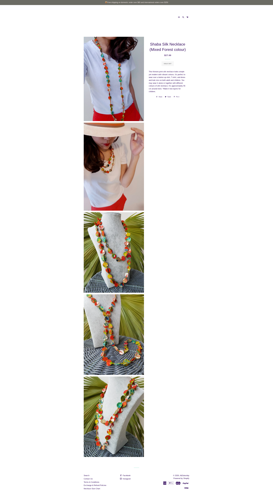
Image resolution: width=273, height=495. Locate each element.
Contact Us (88, 479)
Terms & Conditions (91, 482)
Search (86, 475)
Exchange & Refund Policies (95, 485)
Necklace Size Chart (92, 489)
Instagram (126, 479)
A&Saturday (184, 475)
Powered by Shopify (181, 478)
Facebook (126, 475)
